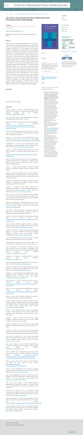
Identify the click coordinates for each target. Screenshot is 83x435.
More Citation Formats (46, 71)
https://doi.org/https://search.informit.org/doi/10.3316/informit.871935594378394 (23, 140)
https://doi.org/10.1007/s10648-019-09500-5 (15, 114)
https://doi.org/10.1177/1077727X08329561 (15, 307)
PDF (44, 53)
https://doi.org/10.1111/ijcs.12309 (13, 341)
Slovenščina (64, 19)
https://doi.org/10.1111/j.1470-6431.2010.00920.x (16, 277)
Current (5, 9)
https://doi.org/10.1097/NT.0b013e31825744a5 (23, 146)
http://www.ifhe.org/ (32, 244)
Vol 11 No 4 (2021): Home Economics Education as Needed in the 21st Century (30, 14)
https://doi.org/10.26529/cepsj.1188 (15, 31)
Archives (11, 9)
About (25, 9)
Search (76, 9)
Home (7, 14)
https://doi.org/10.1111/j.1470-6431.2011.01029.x (21, 191)
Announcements (18, 9)
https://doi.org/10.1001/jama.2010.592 (14, 259)
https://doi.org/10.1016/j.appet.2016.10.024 (15, 348)
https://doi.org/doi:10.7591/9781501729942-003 (16, 379)
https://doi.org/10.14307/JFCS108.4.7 (20, 372)
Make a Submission (32, 9)
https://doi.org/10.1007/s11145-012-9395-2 (24, 227)
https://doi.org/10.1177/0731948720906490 (23, 235)
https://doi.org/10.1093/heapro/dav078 (14, 410)
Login (77, 1)
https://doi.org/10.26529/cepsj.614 (13, 207)
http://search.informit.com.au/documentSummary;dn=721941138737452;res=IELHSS (23, 403)
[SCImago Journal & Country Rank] (69, 51)
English (63, 17)
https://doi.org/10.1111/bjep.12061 (19, 395)
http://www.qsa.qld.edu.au (25, 264)
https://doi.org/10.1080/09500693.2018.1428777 (16, 253)
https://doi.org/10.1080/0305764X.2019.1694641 (21, 270)
